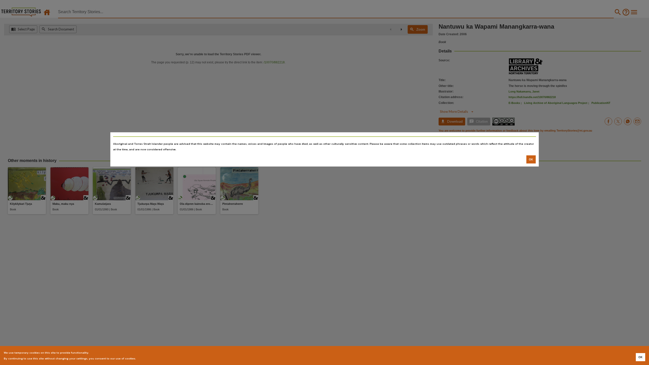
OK (531, 159)
